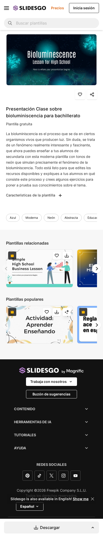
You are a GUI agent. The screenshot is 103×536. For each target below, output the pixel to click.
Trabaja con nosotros (48, 381)
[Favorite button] (80, 94)
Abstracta (71, 218)
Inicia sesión (84, 8)
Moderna (32, 218)
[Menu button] (6, 8)
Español (27, 506)
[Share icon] (92, 94)
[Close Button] (92, 499)
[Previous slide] (6, 268)
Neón (51, 218)
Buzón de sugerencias (51, 394)
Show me (80, 499)
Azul (13, 218)
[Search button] (10, 23)
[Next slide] (96, 268)
